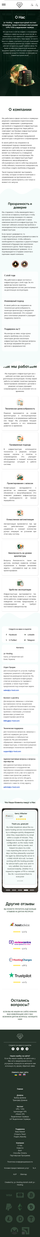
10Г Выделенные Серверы (20, 1119)
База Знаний (20, 1132)
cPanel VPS (20, 1114)
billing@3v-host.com (12, 721)
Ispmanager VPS (20, 1112)
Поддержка (20, 1129)
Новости (20, 1148)
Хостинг (20, 1106)
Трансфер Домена (20, 1100)
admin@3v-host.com (12, 787)
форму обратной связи (26, 1066)
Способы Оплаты (20, 1153)
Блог (20, 1150)
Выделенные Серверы (20, 1117)
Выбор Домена (20, 1098)
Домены (20, 1095)
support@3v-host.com (12, 751)
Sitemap (23, 1174)
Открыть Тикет (20, 1134)
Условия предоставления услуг (16, 1168)
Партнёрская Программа (20, 1156)
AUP (15, 1174)
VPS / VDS (20, 1109)
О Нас (20, 1145)
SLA (34, 1168)
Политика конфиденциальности (20, 1162)
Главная (20, 1089)
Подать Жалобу (20, 1137)
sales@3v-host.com (11, 690)
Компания (20, 1143)
